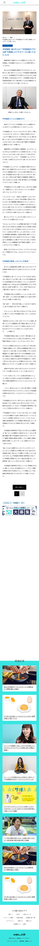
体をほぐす (27, 914)
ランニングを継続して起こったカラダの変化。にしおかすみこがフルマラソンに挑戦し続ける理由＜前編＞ (19, 748)
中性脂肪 (15, 503)
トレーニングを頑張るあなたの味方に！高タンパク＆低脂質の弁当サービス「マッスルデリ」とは (19, 778)
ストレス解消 (9, 918)
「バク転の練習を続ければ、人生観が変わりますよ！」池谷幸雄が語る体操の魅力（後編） (19, 839)
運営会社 (19, 938)
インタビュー (6, 503)
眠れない (29, 921)
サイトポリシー (26, 938)
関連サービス (28, 941)
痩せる (20, 921)
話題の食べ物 (31, 918)
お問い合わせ (12, 938)
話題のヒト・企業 (20, 924)
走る (18, 914)
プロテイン (11, 921)
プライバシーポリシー (12, 941)
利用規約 (22, 941)
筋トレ (11, 914)
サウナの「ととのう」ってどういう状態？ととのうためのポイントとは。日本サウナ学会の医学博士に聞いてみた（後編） (19, 808)
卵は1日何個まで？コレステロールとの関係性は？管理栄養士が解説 (18, 688)
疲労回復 (20, 918)
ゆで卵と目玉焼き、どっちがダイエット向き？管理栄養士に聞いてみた (19, 717)
